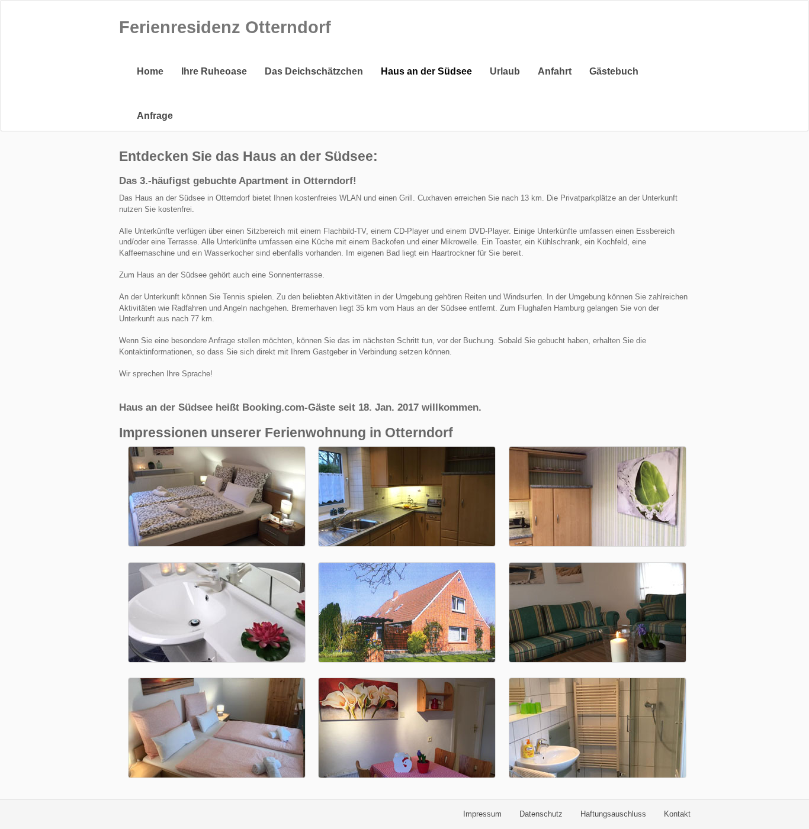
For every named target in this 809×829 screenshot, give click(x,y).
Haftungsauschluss (613, 813)
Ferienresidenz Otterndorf (225, 27)
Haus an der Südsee (426, 71)
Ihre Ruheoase (214, 71)
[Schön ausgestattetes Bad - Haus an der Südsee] (217, 612)
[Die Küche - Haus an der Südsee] (407, 496)
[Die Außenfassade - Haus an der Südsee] (407, 612)
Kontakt (677, 813)
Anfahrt (555, 71)
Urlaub (505, 71)
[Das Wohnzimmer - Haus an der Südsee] (597, 612)
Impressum (482, 813)
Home (150, 71)
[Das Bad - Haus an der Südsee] (597, 728)
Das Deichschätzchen (314, 71)
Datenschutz (541, 813)
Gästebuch (613, 71)
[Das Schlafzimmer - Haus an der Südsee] (217, 496)
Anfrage (155, 116)
